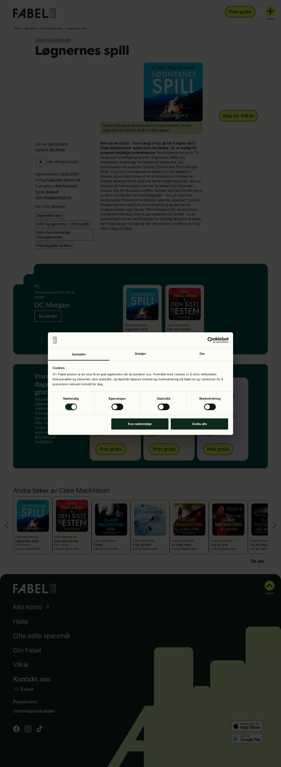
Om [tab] (202, 353)
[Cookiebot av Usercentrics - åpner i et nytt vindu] (211, 340)
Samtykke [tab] (79, 354)
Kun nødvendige (140, 424)
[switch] (117, 407)
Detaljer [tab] (140, 353)
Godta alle (199, 424)
